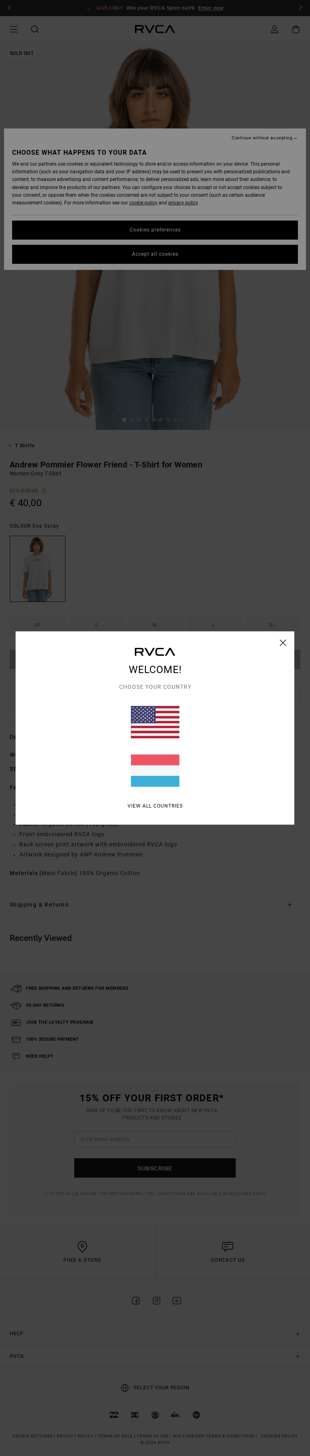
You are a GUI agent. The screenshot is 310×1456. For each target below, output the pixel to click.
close (283, 643)
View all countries (155, 806)
